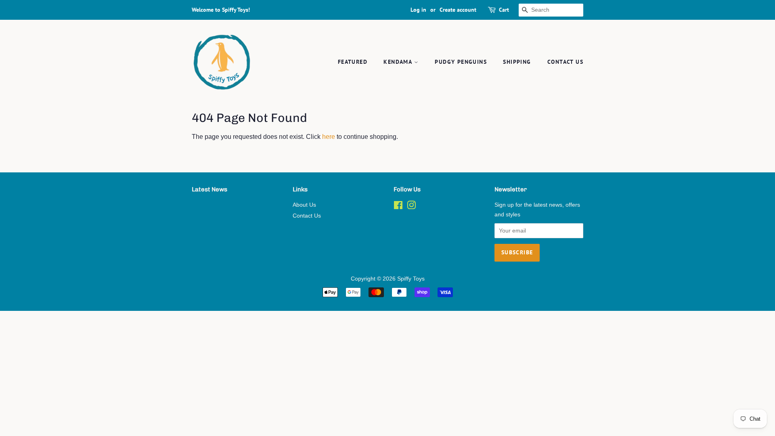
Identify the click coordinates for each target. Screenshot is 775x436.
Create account (458, 9)
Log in (418, 9)
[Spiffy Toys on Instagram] (411, 207)
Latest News (209, 189)
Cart (504, 9)
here (328, 136)
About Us (304, 205)
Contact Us (565, 61)
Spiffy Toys (411, 279)
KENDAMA (398, 61)
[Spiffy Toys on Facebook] (398, 207)
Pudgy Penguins (461, 61)
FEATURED (352, 61)
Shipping (517, 61)
